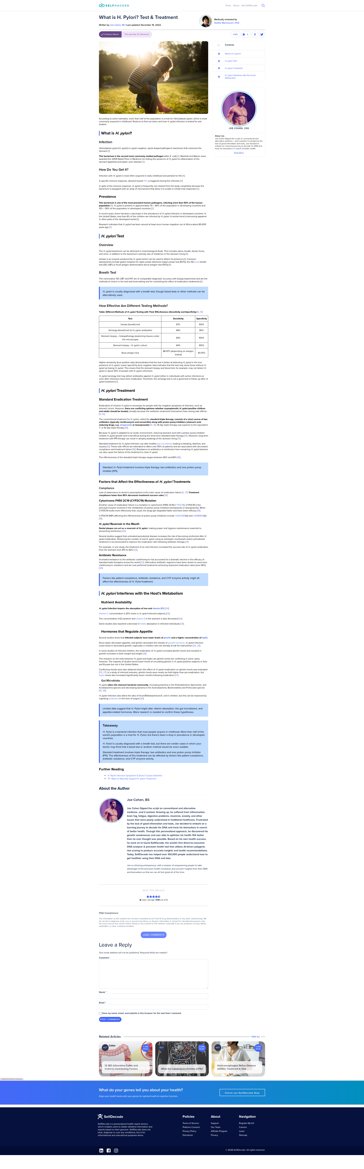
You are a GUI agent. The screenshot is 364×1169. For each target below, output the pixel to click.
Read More (239, 153)
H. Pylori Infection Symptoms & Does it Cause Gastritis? (135, 775)
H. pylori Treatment (233, 68)
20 (123, 531)
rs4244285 (180, 515)
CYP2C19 (179, 505)
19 (101, 518)
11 (100, 414)
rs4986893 (198, 515)
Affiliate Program (219, 1131)
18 (199, 510)
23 (142, 562)
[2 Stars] (150, 896)
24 (167, 608)
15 (186, 435)
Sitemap (243, 1135)
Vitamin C (104, 613)
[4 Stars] (156, 896)
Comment (104, 957)
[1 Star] (147, 896)
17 (186, 492)
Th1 (145, 181)
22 (135, 549)
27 (104, 672)
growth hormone (176, 642)
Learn (242, 1131)
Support (215, 1123)
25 (198, 645)
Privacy (214, 1135)
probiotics (114, 698)
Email (102, 1002)
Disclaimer (188, 1135)
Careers (243, 1127)
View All (255, 1037)
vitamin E (140, 618)
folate (143, 623)
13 (151, 425)
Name (102, 992)
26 (144, 653)
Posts (228, 5)
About (236, 5)
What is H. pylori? (233, 53)
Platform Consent (191, 1127)
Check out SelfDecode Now (242, 1093)
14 (154, 425)
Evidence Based (127, 34)
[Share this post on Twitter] (262, 34)
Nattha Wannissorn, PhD (226, 22)
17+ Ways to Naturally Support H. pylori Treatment (132, 778)
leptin (102, 675)
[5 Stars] (159, 896)
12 (103, 414)
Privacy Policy (189, 1131)
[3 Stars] (153, 896)
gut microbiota (164, 443)
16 (134, 449)
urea (197, 262)
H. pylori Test (231, 61)
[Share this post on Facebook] (255, 34)
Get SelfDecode (249, 5)
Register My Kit (246, 1123)
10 (201, 312)
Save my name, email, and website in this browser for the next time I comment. (142, 1013)
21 (187, 542)
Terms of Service (191, 1123)
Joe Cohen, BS (117, 25)
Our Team (215, 1127)
